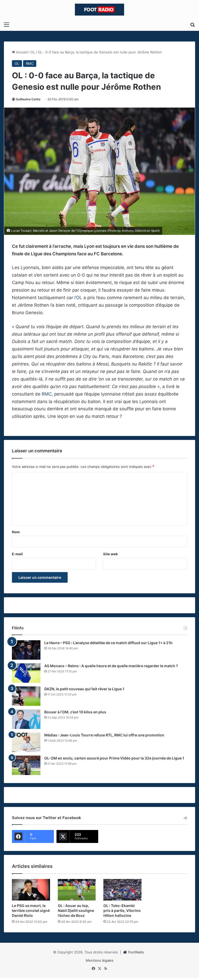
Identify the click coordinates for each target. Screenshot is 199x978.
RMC (29, 63)
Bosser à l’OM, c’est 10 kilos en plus (75, 712)
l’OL (78, 297)
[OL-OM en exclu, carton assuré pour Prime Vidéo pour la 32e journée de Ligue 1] (26, 765)
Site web (110, 554)
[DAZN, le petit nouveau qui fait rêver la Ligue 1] (26, 696)
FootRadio (136, 952)
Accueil (21, 52)
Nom (16, 532)
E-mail (17, 554)
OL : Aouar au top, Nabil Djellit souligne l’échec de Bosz (76, 910)
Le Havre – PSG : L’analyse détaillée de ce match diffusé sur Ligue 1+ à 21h (108, 643)
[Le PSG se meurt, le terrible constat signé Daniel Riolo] (31, 889)
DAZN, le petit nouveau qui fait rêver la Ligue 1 (84, 689)
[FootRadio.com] (99, 10)
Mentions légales (99, 960)
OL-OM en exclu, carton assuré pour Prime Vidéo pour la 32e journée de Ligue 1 (114, 758)
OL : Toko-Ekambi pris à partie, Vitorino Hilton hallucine (122, 910)
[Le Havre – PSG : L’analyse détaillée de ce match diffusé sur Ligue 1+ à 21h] (26, 650)
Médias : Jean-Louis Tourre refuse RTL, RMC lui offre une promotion (104, 735)
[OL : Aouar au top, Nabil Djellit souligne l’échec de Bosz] (77, 889)
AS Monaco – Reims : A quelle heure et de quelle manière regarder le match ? (111, 666)
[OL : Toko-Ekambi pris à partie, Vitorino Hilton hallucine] (122, 889)
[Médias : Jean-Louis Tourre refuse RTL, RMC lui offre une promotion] (26, 742)
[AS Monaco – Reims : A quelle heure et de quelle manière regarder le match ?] (26, 673)
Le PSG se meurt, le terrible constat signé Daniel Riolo (31, 910)
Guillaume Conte (28, 99)
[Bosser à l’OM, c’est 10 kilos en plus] (26, 719)
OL (33, 52)
